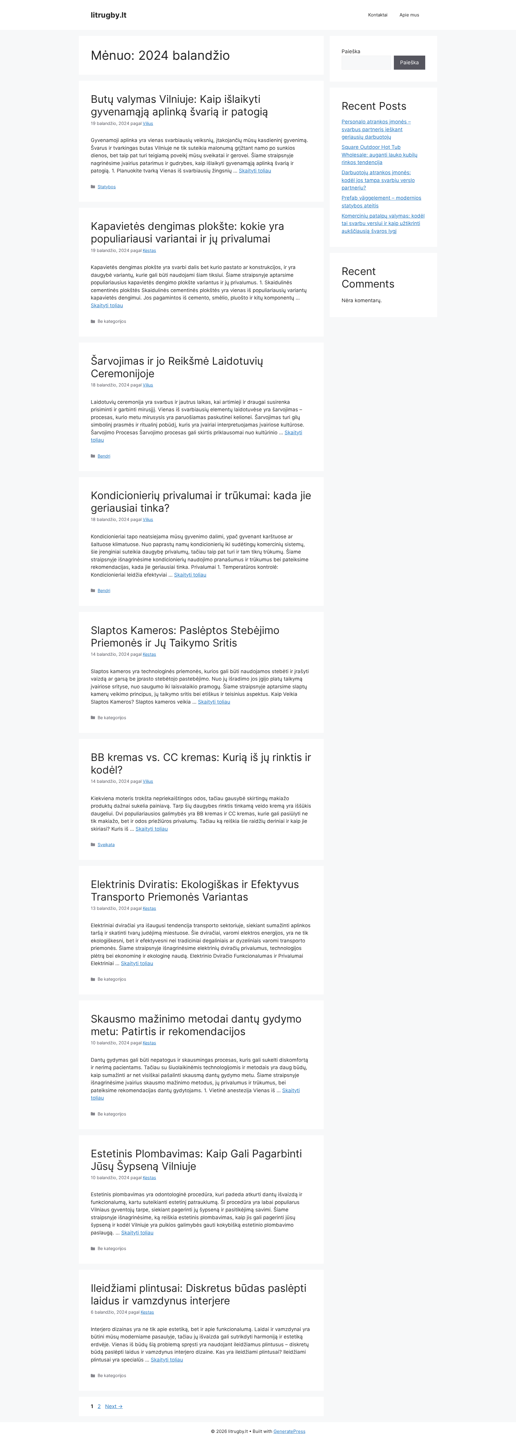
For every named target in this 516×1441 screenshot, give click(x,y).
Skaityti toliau (255, 171)
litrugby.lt (109, 14)
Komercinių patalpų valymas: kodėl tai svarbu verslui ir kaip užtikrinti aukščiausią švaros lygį (383, 223)
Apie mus (409, 15)
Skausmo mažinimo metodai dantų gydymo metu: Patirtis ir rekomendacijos (196, 1024)
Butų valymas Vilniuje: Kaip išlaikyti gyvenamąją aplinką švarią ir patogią (179, 105)
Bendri (104, 456)
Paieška (351, 51)
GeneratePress (289, 1431)
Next (114, 1406)
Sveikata (106, 844)
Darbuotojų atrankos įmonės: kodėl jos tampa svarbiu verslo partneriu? (378, 180)
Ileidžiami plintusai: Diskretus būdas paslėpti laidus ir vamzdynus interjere (198, 1294)
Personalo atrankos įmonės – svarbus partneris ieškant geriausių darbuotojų (376, 129)
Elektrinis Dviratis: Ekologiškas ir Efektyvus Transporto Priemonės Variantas (195, 890)
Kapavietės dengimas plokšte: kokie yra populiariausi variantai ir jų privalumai (187, 232)
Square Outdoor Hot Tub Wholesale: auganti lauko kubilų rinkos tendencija (379, 154)
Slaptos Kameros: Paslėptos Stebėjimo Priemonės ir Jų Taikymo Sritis (185, 636)
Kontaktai (378, 15)
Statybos (107, 186)
